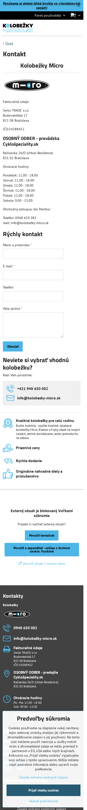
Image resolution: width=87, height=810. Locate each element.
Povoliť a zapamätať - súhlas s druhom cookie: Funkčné (42, 549)
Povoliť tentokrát (41, 535)
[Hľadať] (54, 27)
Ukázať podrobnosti (43, 801)
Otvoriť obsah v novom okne (43, 563)
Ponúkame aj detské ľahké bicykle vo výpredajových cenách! (41, 5)
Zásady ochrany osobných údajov (43, 777)
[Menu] (77, 27)
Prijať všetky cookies (44, 790)
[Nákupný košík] (66, 27)
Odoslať (13, 346)
